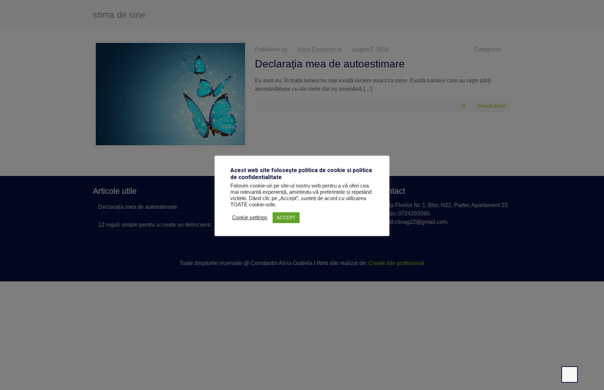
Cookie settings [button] (249, 217)
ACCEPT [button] (286, 217)
